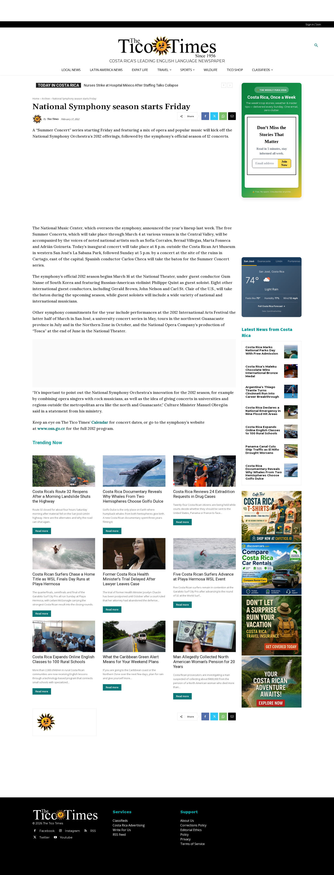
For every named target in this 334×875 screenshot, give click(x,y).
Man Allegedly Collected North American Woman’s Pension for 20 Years (204, 662)
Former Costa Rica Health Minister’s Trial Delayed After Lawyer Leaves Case (129, 579)
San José (249, 261)
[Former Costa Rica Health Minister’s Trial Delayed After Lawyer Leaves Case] (134, 553)
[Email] (232, 116)
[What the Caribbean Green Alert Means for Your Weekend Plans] (134, 636)
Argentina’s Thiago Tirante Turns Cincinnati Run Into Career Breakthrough (262, 392)
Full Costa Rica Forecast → (271, 306)
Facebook (47, 831)
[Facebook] (205, 116)
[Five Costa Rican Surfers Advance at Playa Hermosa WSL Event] (204, 553)
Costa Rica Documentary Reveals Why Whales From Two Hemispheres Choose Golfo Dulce (133, 496)
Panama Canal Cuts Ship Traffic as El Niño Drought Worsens (262, 450)
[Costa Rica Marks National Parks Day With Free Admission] (291, 351)
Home (35, 98)
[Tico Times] (37, 119)
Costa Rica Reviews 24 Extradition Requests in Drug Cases (204, 494)
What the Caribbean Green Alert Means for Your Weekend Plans (131, 659)
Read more (41, 531)
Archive (46, 98)
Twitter (44, 837)
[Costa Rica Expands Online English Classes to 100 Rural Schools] (63, 636)
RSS (93, 831)
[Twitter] (214, 116)
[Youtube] (55, 837)
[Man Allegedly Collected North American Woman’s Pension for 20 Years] (204, 636)
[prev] (223, 85)
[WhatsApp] (223, 116)
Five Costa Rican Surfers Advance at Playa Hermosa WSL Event (203, 576)
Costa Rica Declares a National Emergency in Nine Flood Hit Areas (263, 411)
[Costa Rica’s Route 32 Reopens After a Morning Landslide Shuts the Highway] (63, 471)
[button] (316, 45)
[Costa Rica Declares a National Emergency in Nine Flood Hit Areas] (291, 412)
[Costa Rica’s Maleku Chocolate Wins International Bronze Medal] (291, 371)
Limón (279, 261)
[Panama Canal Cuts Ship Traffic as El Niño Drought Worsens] (291, 451)
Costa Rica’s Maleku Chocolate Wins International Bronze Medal (261, 371)
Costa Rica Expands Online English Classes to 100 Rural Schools (134, 85)
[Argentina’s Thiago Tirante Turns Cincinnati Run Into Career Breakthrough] (291, 391)
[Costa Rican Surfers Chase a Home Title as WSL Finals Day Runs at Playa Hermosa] (63, 553)
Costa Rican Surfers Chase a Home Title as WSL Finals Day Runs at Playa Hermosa (63, 579)
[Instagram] (60, 831)
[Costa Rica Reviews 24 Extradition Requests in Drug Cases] (204, 471)
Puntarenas (294, 261)
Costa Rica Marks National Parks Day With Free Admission (261, 350)
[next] (229, 85)
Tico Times (53, 119)
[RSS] (85, 831)
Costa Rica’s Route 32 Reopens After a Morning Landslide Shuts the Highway (61, 496)
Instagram (72, 831)
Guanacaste (264, 261)
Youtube (66, 837)
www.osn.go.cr (51, 428)
